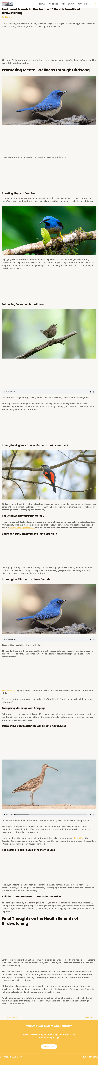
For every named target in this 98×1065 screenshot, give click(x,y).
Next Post (90, 1017)
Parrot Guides (84, 3)
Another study (8, 690)
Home (42, 3)
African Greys (49, 1047)
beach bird (79, 838)
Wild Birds (53, 3)
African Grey (68, 3)
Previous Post (9, 1017)
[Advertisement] (49, 44)
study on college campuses (22, 527)
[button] (95, 4)
